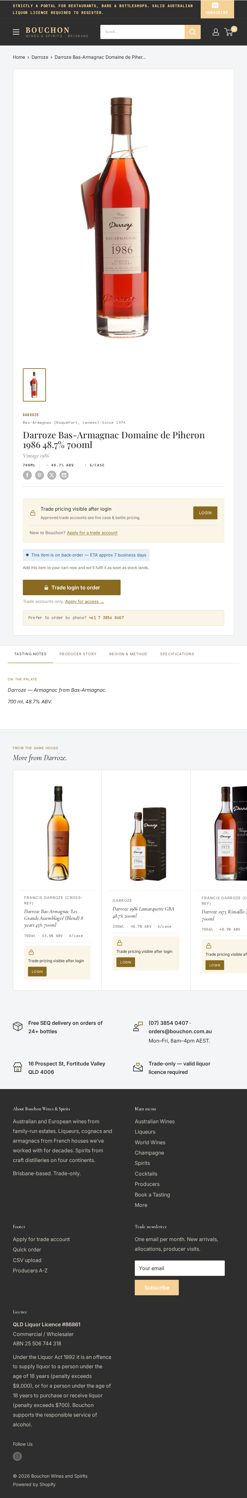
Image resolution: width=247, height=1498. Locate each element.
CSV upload (27, 1260)
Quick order (27, 1249)
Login (205, 512)
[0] (229, 32)
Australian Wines (155, 1121)
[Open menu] (16, 32)
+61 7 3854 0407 (106, 617)
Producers (147, 1184)
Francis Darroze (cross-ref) (53, 900)
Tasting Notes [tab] (30, 654)
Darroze (40, 57)
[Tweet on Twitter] (51, 475)
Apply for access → (84, 601)
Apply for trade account (41, 1239)
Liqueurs (145, 1131)
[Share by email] (64, 475)
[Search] (193, 32)
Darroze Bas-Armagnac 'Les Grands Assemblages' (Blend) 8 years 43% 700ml (53, 918)
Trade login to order (75, 587)
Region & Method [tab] (128, 654)
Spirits (142, 1163)
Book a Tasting (152, 1194)
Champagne (149, 1152)
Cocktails (146, 1173)
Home (19, 57)
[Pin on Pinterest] (39, 475)
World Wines (150, 1142)
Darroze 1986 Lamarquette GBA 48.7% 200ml (143, 912)
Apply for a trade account (92, 532)
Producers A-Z (30, 1270)
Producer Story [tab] (77, 654)
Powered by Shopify (34, 1484)
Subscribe (217, 12)
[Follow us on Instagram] (17, 1456)
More (141, 1205)
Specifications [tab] (177, 654)
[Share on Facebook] (27, 475)
